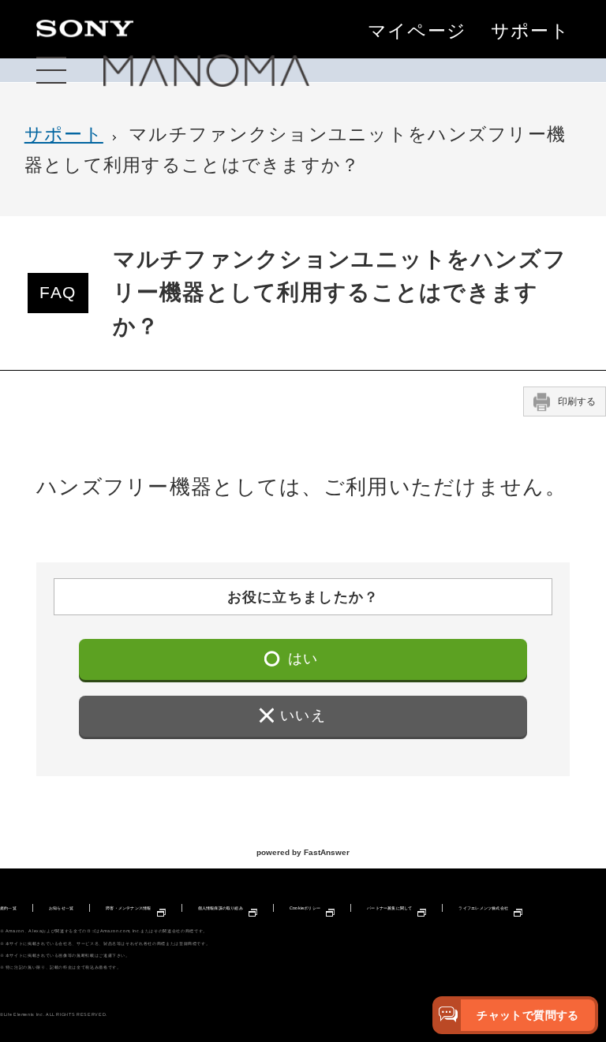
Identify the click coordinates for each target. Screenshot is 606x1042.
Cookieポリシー (305, 908)
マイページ (417, 31)
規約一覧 (8, 908)
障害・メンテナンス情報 (128, 908)
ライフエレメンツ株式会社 (483, 908)
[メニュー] (51, 70)
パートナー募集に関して (389, 908)
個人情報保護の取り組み (220, 908)
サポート (530, 31)
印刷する (577, 401)
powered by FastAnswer (303, 852)
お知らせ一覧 (61, 908)
